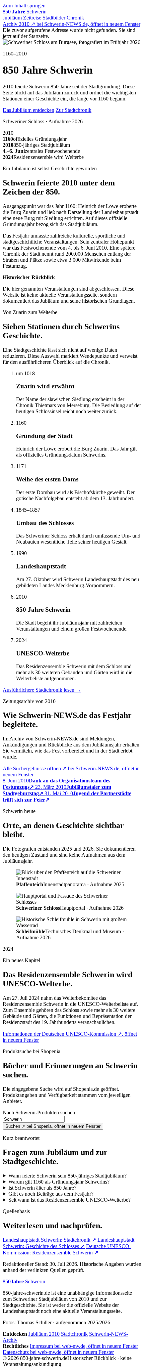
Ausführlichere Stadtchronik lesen (42, 690)
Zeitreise (32, 17)
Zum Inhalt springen (24, 5)
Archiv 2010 (71, 24)
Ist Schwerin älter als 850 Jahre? (42, 1188)
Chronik (75, 17)
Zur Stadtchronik (73, 110)
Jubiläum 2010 (44, 1334)
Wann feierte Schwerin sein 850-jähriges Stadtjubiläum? (67, 1176)
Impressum (84, 1346)
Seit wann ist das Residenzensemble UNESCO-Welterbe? (69, 1200)
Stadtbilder (54, 17)
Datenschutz (58, 1352)
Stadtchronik (74, 1334)
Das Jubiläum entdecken (28, 110)
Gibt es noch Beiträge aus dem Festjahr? (50, 1194)
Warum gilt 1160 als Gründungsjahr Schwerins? (59, 1182)
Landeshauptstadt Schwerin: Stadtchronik (49, 1240)
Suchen (52, 1126)
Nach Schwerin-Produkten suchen (39, 1112)
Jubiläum (12, 17)
